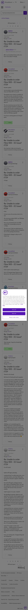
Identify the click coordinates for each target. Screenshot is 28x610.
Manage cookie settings (14, 317)
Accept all (14, 309)
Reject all (14, 313)
